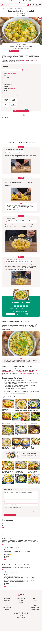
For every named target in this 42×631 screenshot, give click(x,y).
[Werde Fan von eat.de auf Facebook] (27, 613)
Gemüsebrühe (12, 88)
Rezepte (4, 8)
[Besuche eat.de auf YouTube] (14, 613)
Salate (7, 8)
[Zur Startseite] (4, 5)
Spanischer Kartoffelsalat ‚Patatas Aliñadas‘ (6, 422)
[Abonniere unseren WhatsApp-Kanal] (19, 613)
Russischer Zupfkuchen (7, 607)
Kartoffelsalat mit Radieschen (24, 422)
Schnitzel (35, 370)
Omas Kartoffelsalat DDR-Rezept (32, 435)
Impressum (35, 600)
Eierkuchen (7, 609)
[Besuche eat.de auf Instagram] (17, 613)
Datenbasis (15, 95)
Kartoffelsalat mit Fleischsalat (5, 448)
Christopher (24, 60)
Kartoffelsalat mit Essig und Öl (5, 410)
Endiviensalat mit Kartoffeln (34, 422)
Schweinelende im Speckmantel (9, 371)
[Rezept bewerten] (21, 305)
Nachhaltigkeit (35, 605)
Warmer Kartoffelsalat (7, 435)
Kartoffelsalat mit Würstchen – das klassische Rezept (19, 471)
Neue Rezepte (7, 603)
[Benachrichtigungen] (34, 5)
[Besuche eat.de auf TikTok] (22, 613)
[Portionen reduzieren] (3, 70)
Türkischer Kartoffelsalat (7, 485)
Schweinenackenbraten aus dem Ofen (25, 371)
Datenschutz (8, 512)
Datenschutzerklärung (35, 603)
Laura (36, 60)
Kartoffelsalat (11, 8)
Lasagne (7, 605)
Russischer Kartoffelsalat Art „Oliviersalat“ (7, 472)
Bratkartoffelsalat (31, 485)
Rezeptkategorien (7, 600)
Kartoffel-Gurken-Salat (14, 422)
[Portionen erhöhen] (22, 70)
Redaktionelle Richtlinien (35, 607)
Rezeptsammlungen (7, 602)
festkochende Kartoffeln (11, 73)
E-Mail (22, 600)
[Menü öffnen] (40, 5)
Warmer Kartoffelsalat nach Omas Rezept (32, 472)
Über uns (34, 602)
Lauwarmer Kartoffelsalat (33, 410)
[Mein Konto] (37, 5)
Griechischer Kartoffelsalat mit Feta (34, 447)
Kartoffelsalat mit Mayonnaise (18, 435)
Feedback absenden (10, 514)
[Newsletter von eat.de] (21, 455)
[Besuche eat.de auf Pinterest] (25, 613)
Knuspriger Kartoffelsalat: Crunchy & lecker (20, 484)
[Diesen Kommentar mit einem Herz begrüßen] (3, 527)
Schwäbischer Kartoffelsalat (21, 410)
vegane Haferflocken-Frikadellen (23, 373)
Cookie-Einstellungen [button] (35, 609)
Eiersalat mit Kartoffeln (14, 448)
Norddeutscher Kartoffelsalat (24, 448)
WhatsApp (21, 602)
